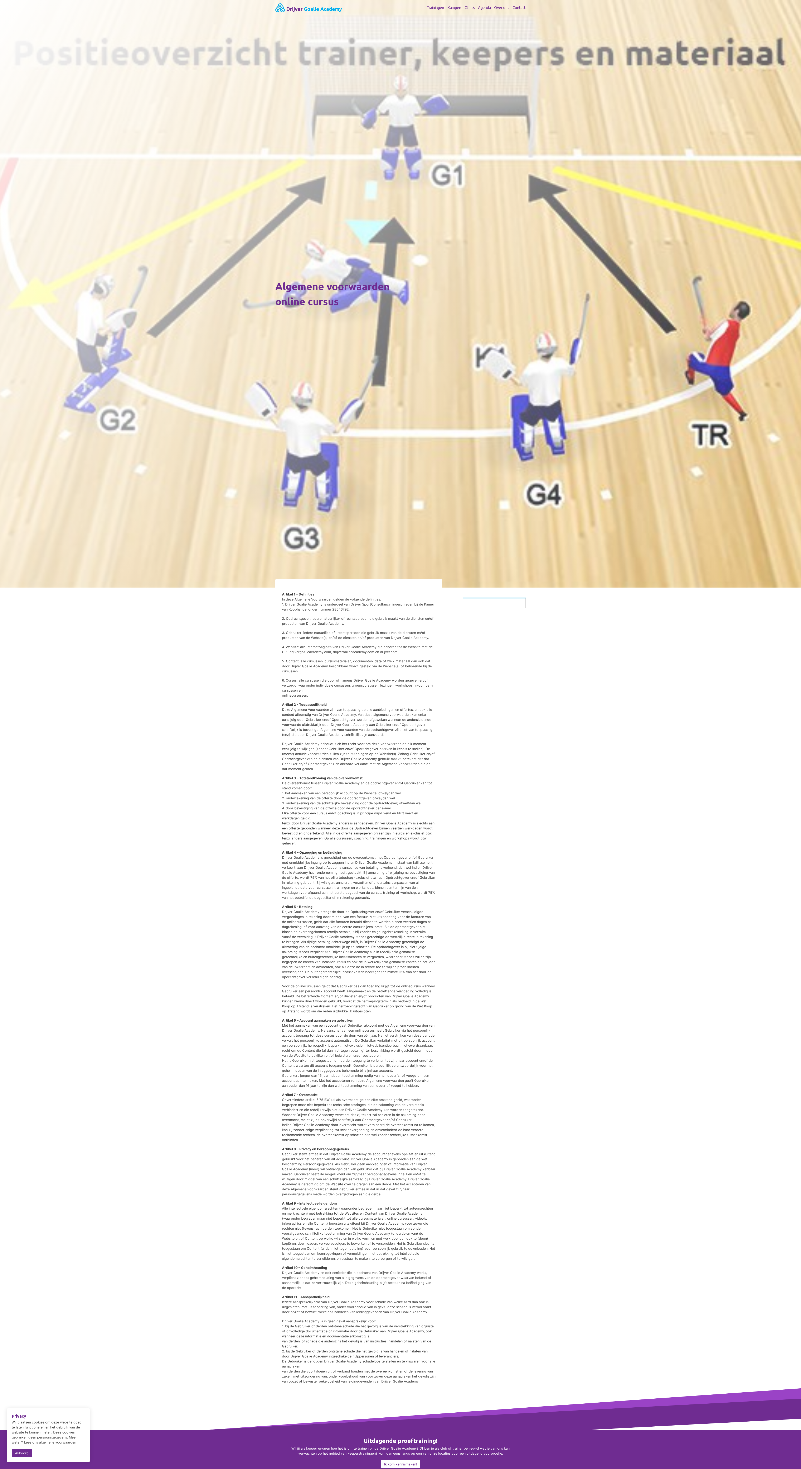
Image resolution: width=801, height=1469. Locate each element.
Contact (519, 8)
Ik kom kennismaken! (400, 1464)
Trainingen (435, 8)
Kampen (454, 8)
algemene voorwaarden (57, 1442)
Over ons (501, 8)
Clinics (470, 8)
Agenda (484, 8)
